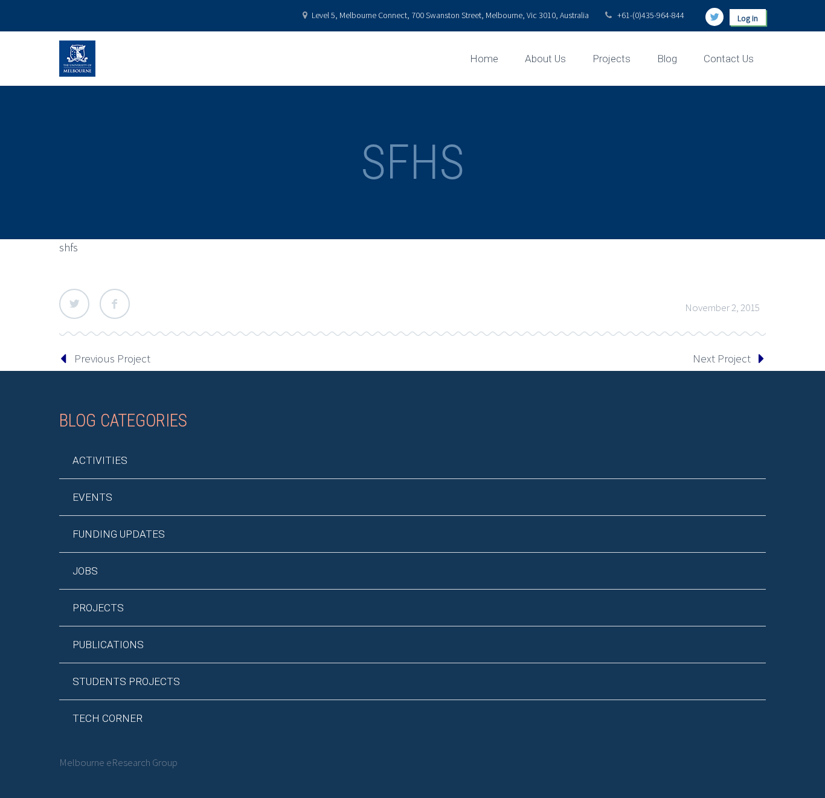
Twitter (74, 304)
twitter (714, 17)
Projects (611, 59)
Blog (667, 59)
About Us (545, 59)
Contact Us (729, 59)
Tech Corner (107, 718)
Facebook (115, 304)
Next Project (722, 358)
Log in (747, 18)
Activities (99, 460)
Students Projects (126, 681)
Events (92, 497)
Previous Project (112, 358)
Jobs (85, 571)
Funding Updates (118, 534)
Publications (108, 645)
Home (484, 59)
